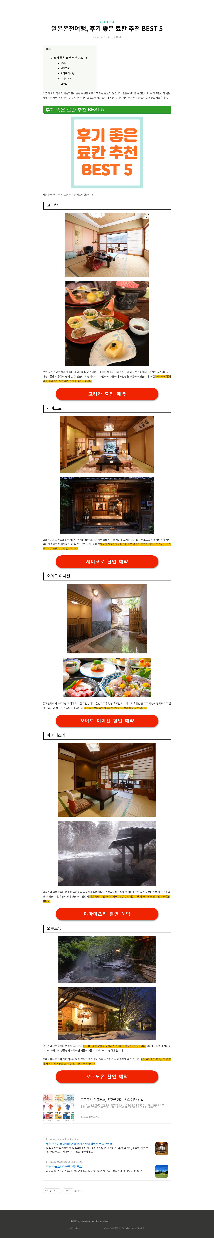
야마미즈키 (66, 78)
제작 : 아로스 (75, 1228)
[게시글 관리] (58, 1191)
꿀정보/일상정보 (107, 22)
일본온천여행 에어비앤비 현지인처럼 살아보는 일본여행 (79, 1144)
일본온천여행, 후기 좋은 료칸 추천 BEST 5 (107, 29)
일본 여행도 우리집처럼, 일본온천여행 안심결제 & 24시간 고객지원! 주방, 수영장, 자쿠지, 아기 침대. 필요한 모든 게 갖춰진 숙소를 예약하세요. (97, 1150)
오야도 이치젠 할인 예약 (107, 720)
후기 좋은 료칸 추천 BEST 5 (70, 58)
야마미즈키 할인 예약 (107, 914)
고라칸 (64, 63)
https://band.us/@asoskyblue (61, 1162)
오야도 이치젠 (67, 73)
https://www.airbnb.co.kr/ (59, 1139)
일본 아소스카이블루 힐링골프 (64, 1166)
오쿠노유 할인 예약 (107, 1076)
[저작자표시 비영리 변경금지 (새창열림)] (79, 1191)
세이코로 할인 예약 (107, 561)
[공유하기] (54, 1191)
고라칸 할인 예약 (107, 394)
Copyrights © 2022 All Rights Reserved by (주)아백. (124, 1228)
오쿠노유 (65, 84)
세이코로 (65, 68)
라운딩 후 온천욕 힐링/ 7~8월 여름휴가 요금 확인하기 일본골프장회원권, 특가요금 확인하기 (94, 1171)
